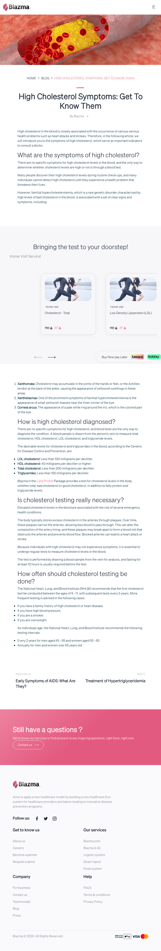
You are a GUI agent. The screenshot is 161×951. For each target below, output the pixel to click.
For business (21, 887)
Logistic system (94, 855)
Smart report (92, 862)
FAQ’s (87, 887)
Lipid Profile (45, 481)
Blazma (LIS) (92, 848)
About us (19, 841)
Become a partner (25, 855)
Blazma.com (91, 841)
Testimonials (21, 901)
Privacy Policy (93, 901)
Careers (18, 848)
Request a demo (24, 862)
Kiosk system (92, 868)
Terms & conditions (96, 895)
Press (17, 915)
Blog (16, 908)
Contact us (28, 744)
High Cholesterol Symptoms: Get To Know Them (94, 78)
